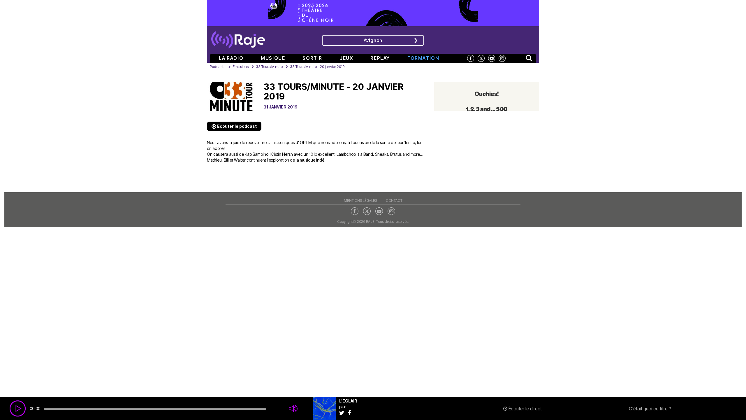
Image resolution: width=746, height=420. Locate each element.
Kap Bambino (256, 154)
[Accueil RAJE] (238, 38)
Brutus (396, 154)
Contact (394, 200)
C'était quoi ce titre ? (650, 409)
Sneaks (381, 154)
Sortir (312, 58)
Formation (423, 58)
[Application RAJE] (497, 39)
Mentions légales (360, 200)
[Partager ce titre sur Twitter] (343, 412)
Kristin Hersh (281, 154)
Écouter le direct (524, 409)
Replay (380, 58)
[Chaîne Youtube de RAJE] (491, 58)
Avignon (373, 40)
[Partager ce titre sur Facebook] (351, 412)
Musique (273, 58)
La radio (231, 58)
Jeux (346, 58)
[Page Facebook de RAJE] (470, 58)
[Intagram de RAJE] (391, 211)
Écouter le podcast (236, 126)
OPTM (306, 142)
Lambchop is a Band (355, 154)
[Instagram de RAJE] (502, 58)
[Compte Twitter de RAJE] (481, 58)
